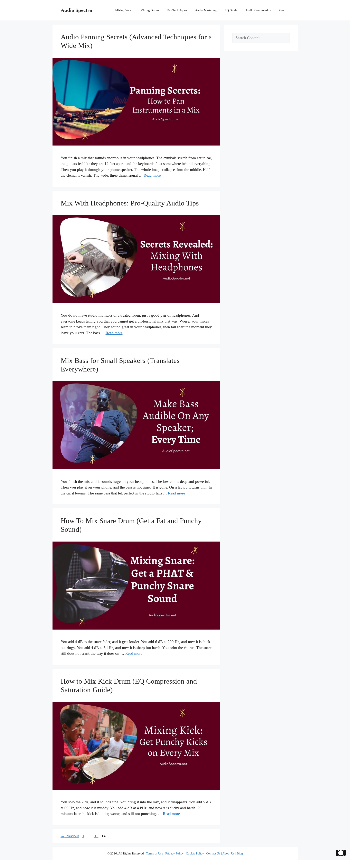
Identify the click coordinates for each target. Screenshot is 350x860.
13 (97, 836)
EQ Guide (231, 10)
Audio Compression (258, 10)
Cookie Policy (195, 853)
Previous (70, 836)
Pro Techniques (177, 10)
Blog (240, 853)
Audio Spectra (76, 10)
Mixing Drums (150, 10)
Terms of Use (154, 853)
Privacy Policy (174, 853)
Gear (282, 10)
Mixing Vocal (123, 10)
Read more (152, 175)
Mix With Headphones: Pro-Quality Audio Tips (130, 203)
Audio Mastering (206, 10)
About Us (228, 853)
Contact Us (213, 853)
